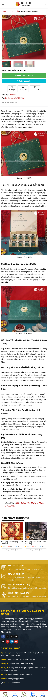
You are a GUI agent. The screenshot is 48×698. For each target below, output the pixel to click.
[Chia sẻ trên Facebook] (5, 103)
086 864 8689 (14, 674)
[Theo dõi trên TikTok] (7, 637)
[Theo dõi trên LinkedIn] (12, 642)
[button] (3, 3)
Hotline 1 (5, 696)
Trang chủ (6, 11)
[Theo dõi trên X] (12, 637)
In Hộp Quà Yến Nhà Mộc (14, 98)
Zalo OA (42, 696)
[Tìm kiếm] (45, 4)
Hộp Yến (15, 11)
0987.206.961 (26, 674)
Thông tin (35, 90)
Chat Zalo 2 (33, 696)
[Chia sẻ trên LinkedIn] (16, 103)
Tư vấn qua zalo (24, 81)
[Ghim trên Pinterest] (13, 103)
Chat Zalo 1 (14, 696)
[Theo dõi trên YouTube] (16, 642)
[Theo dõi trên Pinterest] (7, 642)
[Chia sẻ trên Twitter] (8, 103)
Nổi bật (12, 90)
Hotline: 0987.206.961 (24, 75)
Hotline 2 (24, 696)
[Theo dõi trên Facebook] (3, 637)
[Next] (43, 37)
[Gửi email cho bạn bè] (10, 103)
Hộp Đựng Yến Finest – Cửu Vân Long (35, 543)
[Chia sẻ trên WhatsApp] (3, 103)
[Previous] (5, 37)
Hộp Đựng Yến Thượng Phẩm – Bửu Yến (12, 543)
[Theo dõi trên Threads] (16, 637)
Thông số (23, 90)
